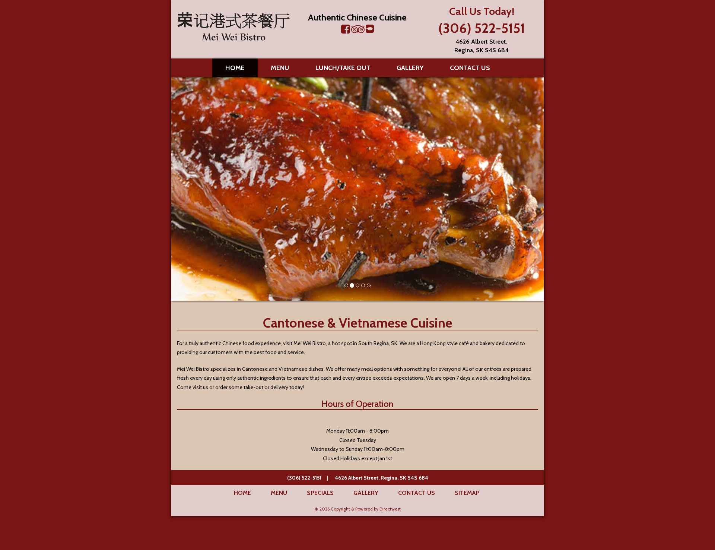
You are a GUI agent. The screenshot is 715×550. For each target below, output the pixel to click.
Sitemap (467, 492)
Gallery (410, 68)
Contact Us (470, 68)
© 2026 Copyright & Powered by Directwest (358, 509)
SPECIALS (320, 492)
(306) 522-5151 (481, 28)
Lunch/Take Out (343, 68)
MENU (280, 68)
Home (235, 68)
